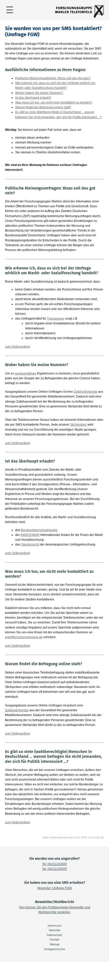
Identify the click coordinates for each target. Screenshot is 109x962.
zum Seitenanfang (17, 346)
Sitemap (55, 944)
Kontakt (54, 939)
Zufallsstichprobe (85, 391)
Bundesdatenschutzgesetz (39, 530)
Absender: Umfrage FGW (54, 888)
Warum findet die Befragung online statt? (43, 107)
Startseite (54, 930)
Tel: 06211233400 (54, 864)
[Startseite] (79, 17)
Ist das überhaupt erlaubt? (33, 97)
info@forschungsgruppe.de (24, 637)
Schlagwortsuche (54, 949)
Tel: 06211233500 (54, 869)
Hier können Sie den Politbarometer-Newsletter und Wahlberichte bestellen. (54, 910)
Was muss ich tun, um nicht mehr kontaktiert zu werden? (53, 102)
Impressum (55, 925)
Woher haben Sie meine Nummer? (39, 93)
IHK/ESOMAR (30, 535)
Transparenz (55, 318)
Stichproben (78, 424)
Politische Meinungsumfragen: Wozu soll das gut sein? (52, 78)
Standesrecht (30, 544)
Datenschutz (54, 934)
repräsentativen (25, 373)
